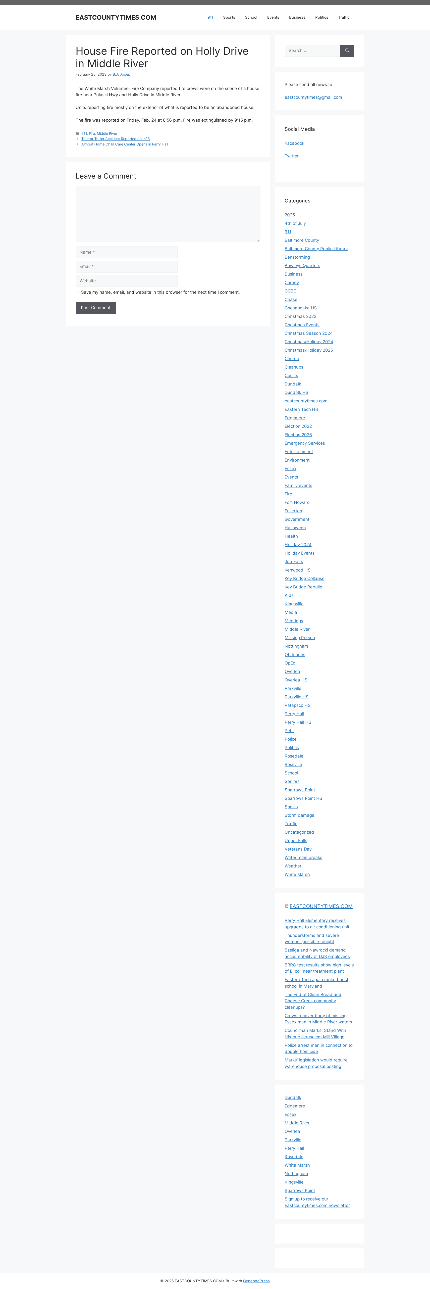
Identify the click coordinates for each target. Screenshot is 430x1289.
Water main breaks (303, 857)
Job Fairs (294, 561)
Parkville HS (297, 696)
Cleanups (294, 367)
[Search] (347, 51)
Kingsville (294, 603)
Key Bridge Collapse (304, 578)
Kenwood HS (298, 570)
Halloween (295, 527)
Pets (289, 730)
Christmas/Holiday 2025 (309, 350)
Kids (289, 595)
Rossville (293, 764)
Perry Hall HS (298, 722)
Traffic (343, 17)
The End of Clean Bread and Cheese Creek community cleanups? (313, 1001)
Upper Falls (296, 840)
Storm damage (299, 815)
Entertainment (299, 451)
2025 (290, 214)
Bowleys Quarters (302, 265)
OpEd (290, 663)
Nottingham (296, 646)
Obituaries (295, 654)
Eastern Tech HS (301, 409)
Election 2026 (298, 434)
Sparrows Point (300, 789)
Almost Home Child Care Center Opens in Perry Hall (124, 144)
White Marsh (297, 874)
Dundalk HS (296, 392)
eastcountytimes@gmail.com (313, 97)
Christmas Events (302, 324)
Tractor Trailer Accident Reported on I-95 (115, 139)
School (251, 17)
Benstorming (297, 257)
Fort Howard (297, 502)
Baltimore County (302, 240)
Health (291, 536)
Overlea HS (296, 679)
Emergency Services (305, 443)
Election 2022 (298, 426)
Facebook (294, 143)
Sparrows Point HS (303, 798)
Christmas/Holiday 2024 (309, 341)
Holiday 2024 (298, 544)
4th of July (295, 223)
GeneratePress (256, 1281)
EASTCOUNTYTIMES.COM (116, 17)
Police (291, 739)
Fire (92, 133)
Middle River (107, 133)
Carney (292, 282)
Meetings (294, 620)
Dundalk (293, 384)
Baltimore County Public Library (316, 248)
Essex (290, 468)
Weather (293, 865)
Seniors (292, 781)
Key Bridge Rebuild (303, 586)
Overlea (292, 671)
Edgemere (295, 417)
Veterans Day (298, 849)
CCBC (290, 290)
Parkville (293, 688)
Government (297, 519)
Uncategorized (299, 832)
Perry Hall (294, 713)
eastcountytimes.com (306, 400)
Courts (291, 375)
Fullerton (293, 510)
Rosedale (294, 756)
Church (292, 358)
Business (297, 17)
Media (291, 612)
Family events (298, 485)
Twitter (292, 155)
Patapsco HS (298, 705)
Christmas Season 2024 (309, 333)
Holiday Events (300, 553)
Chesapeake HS (301, 307)
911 (210, 17)
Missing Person (300, 637)
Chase (291, 299)
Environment (297, 460)
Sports (229, 17)
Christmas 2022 (300, 316)
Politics (321, 17)
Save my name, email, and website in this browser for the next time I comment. (160, 292)
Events (273, 17)
